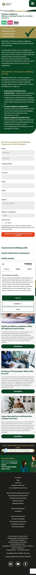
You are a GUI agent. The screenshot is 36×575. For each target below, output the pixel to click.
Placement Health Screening (18, 498)
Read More (18, 346)
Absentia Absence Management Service (18, 493)
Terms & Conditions (17, 548)
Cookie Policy (22, 536)
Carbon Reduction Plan (17, 544)
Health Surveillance (18, 500)
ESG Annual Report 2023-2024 (17, 542)
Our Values (18, 477)
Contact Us (18, 482)
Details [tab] (18, 269)
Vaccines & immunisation (18, 516)
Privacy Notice (12, 536)
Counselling (18, 511)
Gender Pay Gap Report (17, 540)
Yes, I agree (8, 222)
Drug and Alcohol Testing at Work (18, 495)
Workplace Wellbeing (18, 519)
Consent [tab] (6, 269)
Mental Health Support (18, 508)
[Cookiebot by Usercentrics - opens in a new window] (26, 264)
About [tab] (29, 269)
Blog (18, 480)
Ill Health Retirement (18, 526)
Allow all (18, 298)
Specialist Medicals (18, 503)
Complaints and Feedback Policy (12, 546)
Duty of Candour (28, 546)
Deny (18, 309)
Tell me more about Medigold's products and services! (18, 234)
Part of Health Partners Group (18, 488)
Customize (17, 303)
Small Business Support (18, 524)
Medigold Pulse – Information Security (18, 550)
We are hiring (11, 467)
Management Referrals (18, 485)
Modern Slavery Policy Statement (17, 538)
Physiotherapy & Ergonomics (18, 521)
